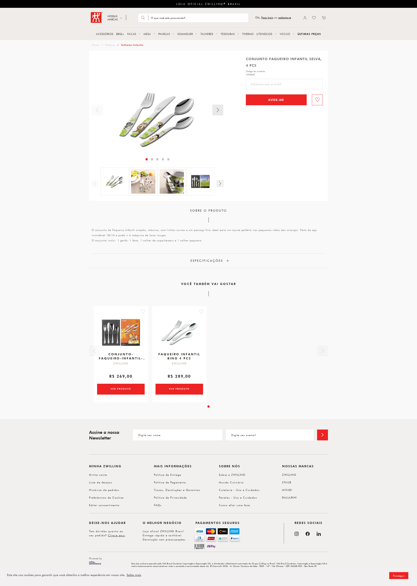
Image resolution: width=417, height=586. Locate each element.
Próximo (217, 110)
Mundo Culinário (231, 482)
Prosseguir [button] (399, 575)
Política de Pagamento (170, 482)
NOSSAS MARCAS (113, 17)
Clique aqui (116, 535)
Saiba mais (134, 575)
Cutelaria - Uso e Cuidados (239, 490)
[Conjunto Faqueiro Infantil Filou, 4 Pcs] (121, 332)
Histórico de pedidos (104, 490)
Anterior (97, 110)
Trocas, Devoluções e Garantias (177, 490)
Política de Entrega (167, 474)
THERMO (248, 34)
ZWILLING (289, 474)
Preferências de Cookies (106, 497)
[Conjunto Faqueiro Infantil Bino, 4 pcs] (179, 332)
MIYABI (287, 490)
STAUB (286, 482)
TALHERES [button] (206, 34)
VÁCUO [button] (285, 34)
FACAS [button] (131, 34)
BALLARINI (289, 497)
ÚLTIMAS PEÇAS (309, 34)
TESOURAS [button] (228, 34)
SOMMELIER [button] (185, 34)
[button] (143, 312)
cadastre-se (284, 17)
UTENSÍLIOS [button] (264, 34)
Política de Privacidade (170, 497)
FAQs (157, 505)
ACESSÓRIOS (104, 34)
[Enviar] (322, 435)
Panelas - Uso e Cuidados (238, 497)
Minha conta (98, 474)
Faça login (267, 17)
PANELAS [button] (164, 34)
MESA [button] (147, 34)
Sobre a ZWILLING (232, 474)
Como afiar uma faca (234, 505)
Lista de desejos (100, 482)
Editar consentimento (104, 505)
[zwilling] (95, 44)
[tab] (146, 159)
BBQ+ (120, 34)
